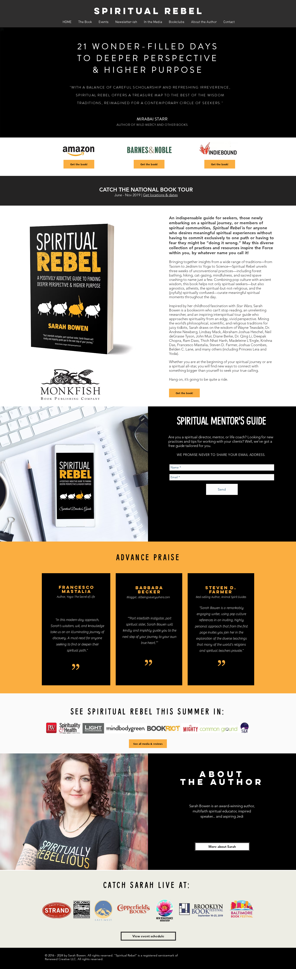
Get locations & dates (160, 195)
